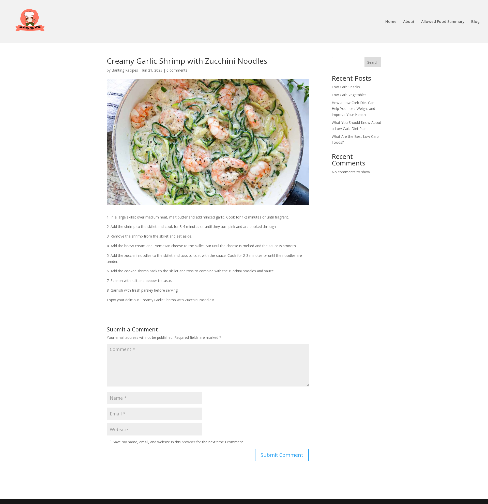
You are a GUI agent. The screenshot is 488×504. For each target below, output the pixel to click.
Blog (475, 22)
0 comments (176, 70)
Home (390, 22)
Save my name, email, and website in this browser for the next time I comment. (178, 442)
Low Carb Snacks (346, 87)
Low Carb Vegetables (349, 94)
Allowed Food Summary (443, 22)
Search (372, 62)
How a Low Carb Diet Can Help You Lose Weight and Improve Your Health (353, 108)
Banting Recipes (125, 70)
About (409, 22)
